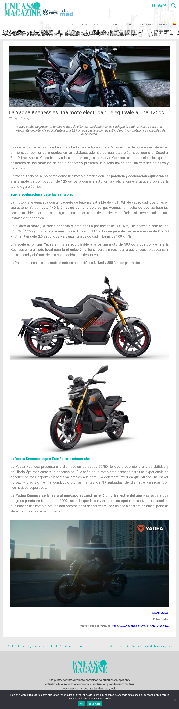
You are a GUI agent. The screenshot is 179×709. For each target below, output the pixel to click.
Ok (81, 703)
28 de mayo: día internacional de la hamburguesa (142, 646)
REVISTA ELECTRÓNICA (145, 24)
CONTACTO (163, 24)
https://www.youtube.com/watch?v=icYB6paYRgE (140, 625)
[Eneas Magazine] (23, 14)
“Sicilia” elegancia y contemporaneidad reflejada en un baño (43, 646)
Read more (94, 703)
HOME (73, 24)
